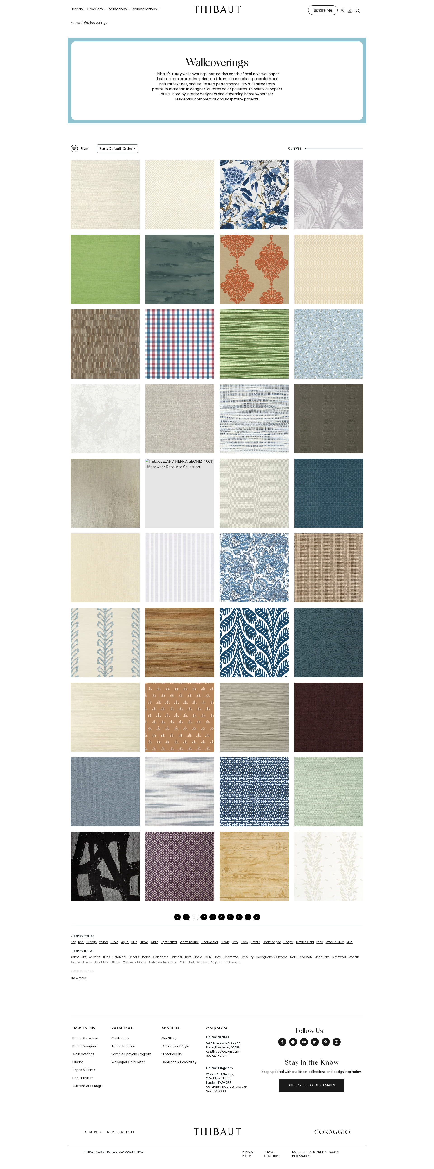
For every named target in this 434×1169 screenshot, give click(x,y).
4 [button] (221, 917)
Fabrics (77, 1062)
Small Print (101, 962)
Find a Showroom (85, 1038)
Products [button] (95, 9)
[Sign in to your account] (350, 10)
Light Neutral (169, 942)
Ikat (292, 957)
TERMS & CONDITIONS (272, 1154)
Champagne (272, 942)
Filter (84, 148)
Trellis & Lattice (198, 962)
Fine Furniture (83, 1078)
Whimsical (232, 962)
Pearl (319, 942)
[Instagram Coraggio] (337, 1042)
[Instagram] (293, 1042)
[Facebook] (282, 1042)
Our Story (168, 1038)
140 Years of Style (175, 1046)
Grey (235, 942)
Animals (94, 957)
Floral (217, 957)
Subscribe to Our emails (311, 1085)
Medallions (322, 957)
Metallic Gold (305, 942)
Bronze (255, 942)
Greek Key (247, 957)
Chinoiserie (160, 957)
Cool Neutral (209, 942)
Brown (225, 942)
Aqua (125, 942)
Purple (144, 942)
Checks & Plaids (139, 957)
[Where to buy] (342, 10)
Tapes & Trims (83, 1070)
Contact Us (120, 1038)
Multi (350, 942)
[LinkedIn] (315, 1042)
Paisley (75, 962)
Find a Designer (84, 1046)
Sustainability (171, 1054)
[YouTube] (304, 1042)
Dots (188, 957)
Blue (134, 942)
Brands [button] (77, 9)
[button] (248, 917)
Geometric (231, 957)
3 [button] (213, 917)
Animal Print (78, 957)
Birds (106, 957)
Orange (91, 942)
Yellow (103, 942)
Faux (208, 957)
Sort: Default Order (116, 148)
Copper (288, 942)
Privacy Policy (247, 1154)
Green (114, 942)
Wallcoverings (83, 1054)
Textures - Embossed (163, 962)
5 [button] (230, 917)
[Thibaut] (217, 1131)
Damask (176, 957)
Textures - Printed (134, 962)
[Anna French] (109, 1131)
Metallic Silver (335, 942)
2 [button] (204, 917)
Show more (78, 978)
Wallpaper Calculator (128, 1062)
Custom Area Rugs (87, 1086)
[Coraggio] (332, 1131)
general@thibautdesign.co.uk (226, 1086)
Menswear (339, 957)
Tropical (216, 962)
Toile (183, 962)
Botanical (119, 957)
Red (81, 942)
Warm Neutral (189, 942)
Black (244, 942)
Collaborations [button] (144, 9)
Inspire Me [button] (323, 10)
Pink (73, 942)
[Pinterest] (326, 1042)
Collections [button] (117, 9)
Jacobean (305, 957)
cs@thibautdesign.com (222, 1051)
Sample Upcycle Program (131, 1054)
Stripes (115, 962)
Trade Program (123, 1046)
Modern (354, 957)
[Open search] (358, 10)
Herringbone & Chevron (272, 957)
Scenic (87, 962)
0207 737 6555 (216, 1091)
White (154, 942)
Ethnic (198, 957)
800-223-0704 (216, 1056)
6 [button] (239, 917)
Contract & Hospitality (178, 1062)
